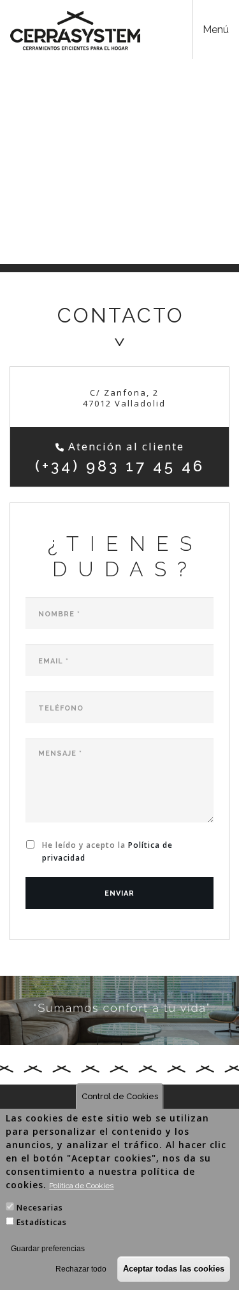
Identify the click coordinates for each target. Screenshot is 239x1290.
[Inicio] (75, 30)
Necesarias (40, 1207)
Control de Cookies (120, 1096)
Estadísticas (42, 1222)
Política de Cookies (81, 1185)
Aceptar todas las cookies (173, 1268)
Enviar (119, 893)
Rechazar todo (80, 1269)
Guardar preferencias (48, 1248)
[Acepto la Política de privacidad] (32, 847)
